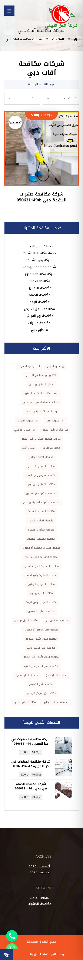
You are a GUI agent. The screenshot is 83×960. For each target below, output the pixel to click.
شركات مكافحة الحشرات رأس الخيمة (41, 438)
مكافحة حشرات (39, 323)
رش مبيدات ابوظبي (25, 429)
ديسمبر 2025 (39, 872)
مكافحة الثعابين (39, 288)
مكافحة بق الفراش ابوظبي (41, 693)
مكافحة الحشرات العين (41, 520)
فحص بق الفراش (51, 448)
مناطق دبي (39, 330)
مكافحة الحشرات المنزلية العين (41, 557)
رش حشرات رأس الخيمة (55, 429)
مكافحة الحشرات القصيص (41, 538)
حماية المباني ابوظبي (41, 384)
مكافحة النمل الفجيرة (27, 675)
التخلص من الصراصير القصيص (41, 375)
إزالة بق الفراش (55, 366)
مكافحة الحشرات (39, 904)
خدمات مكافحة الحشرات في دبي (41, 402)
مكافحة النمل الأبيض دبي (41, 647)
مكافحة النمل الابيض (39, 309)
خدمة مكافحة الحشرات (39, 253)
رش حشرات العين (55, 420)
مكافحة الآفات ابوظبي (41, 457)
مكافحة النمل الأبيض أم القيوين (41, 629)
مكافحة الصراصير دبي (41, 593)
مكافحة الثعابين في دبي (41, 484)
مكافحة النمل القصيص (41, 684)
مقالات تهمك (39, 898)
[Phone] (12, 936)
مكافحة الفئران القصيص (41, 611)
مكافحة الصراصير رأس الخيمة (41, 602)
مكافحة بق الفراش (39, 316)
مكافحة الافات (39, 281)
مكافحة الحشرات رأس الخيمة (41, 575)
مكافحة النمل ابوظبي (26, 620)
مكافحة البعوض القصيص (41, 466)
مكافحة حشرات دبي (25, 702)
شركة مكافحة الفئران (39, 274)
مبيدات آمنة (28, 448)
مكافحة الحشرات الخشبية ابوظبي (41, 502)
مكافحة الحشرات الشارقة (41, 511)
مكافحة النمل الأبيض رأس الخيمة (41, 657)
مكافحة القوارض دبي (56, 620)
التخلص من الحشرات (29, 366)
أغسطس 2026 (39, 866)
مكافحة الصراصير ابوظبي (41, 584)
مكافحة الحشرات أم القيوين (41, 493)
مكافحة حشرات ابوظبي (55, 702)
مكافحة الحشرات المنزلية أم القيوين (41, 548)
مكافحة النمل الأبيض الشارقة (41, 638)
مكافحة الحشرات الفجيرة (41, 529)
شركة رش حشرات (39, 260)
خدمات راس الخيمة (39, 246)
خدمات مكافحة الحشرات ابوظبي (41, 393)
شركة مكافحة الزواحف (39, 267)
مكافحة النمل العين (56, 675)
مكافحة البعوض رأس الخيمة (41, 475)
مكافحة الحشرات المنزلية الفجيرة (41, 566)
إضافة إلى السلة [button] (39, 167)
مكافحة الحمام (39, 295)
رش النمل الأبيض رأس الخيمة (41, 411)
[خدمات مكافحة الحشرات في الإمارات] (61, 16)
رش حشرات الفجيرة (28, 420)
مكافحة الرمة (39, 302)
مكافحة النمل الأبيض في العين (41, 666)
